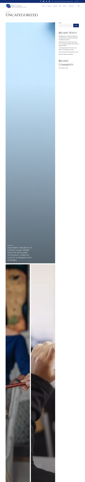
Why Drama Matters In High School (66, 54)
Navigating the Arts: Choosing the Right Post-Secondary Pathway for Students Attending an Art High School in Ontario (68, 37)
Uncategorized (10, 245)
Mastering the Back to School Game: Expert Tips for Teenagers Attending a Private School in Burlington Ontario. (69, 43)
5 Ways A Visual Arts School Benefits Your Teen (68, 52)
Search (60, 22)
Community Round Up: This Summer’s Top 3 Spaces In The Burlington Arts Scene (68, 48)
